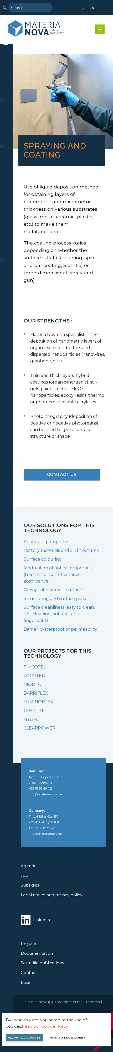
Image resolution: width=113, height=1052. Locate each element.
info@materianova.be (45, 794)
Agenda (29, 865)
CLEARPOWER (39, 728)
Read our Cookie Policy (45, 1026)
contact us (61, 474)
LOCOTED (34, 675)
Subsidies (30, 885)
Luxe (25, 982)
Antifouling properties (47, 541)
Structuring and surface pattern (58, 598)
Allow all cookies (24, 1037)
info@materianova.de (45, 834)
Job (24, 875)
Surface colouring (43, 559)
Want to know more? (67, 1037)
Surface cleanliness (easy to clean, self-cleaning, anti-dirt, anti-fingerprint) (59, 614)
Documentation (37, 953)
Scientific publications (42, 962)
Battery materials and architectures (61, 550)
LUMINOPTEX (38, 701)
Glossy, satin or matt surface (53, 589)
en (92, 8)
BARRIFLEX (36, 693)
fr (82, 8)
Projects (29, 943)
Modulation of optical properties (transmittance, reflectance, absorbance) (57, 574)
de (102, 8)
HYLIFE (31, 719)
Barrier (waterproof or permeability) (61, 629)
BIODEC (32, 684)
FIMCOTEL (35, 667)
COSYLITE (34, 710)
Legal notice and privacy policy (51, 894)
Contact (29, 972)
